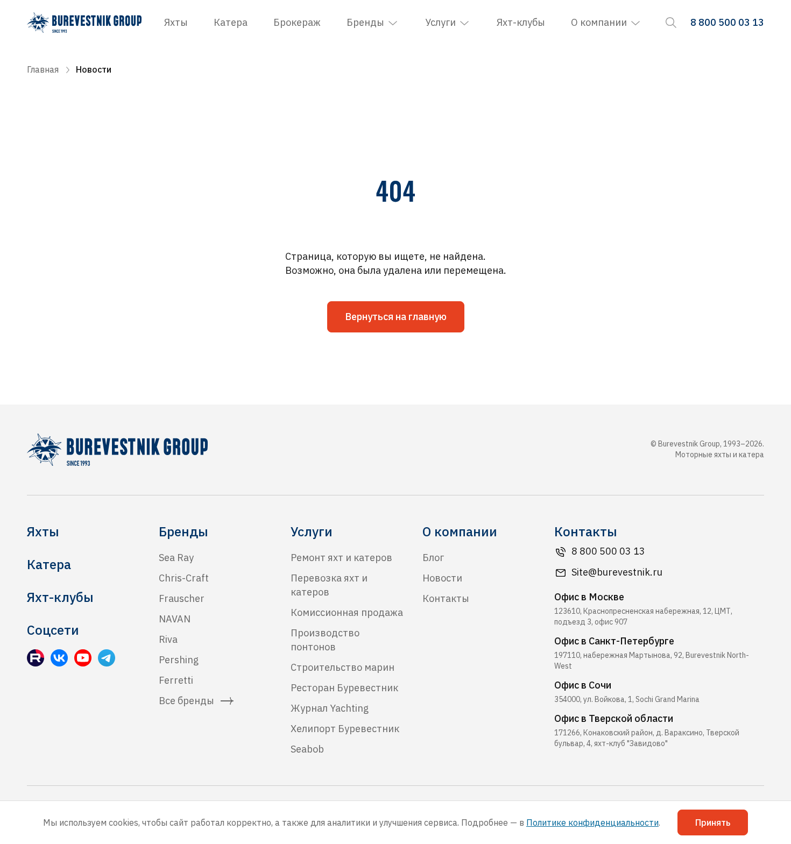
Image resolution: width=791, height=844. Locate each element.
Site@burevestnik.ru (616, 572)
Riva (168, 639)
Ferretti (176, 680)
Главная (43, 69)
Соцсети (53, 630)
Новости (442, 578)
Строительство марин (342, 667)
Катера (231, 22)
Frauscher (181, 598)
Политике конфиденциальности (592, 822)
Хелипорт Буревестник (345, 728)
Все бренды (186, 700)
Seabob (307, 749)
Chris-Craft (184, 578)
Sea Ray (176, 557)
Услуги (440, 22)
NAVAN (174, 619)
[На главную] (84, 22)
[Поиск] (671, 22)
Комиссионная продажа (347, 612)
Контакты (445, 598)
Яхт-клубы (521, 22)
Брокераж (297, 22)
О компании (599, 22)
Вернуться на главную (396, 316)
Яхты (176, 22)
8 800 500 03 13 (608, 551)
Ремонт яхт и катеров (341, 557)
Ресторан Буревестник (344, 688)
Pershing (179, 660)
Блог (433, 557)
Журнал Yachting (330, 708)
